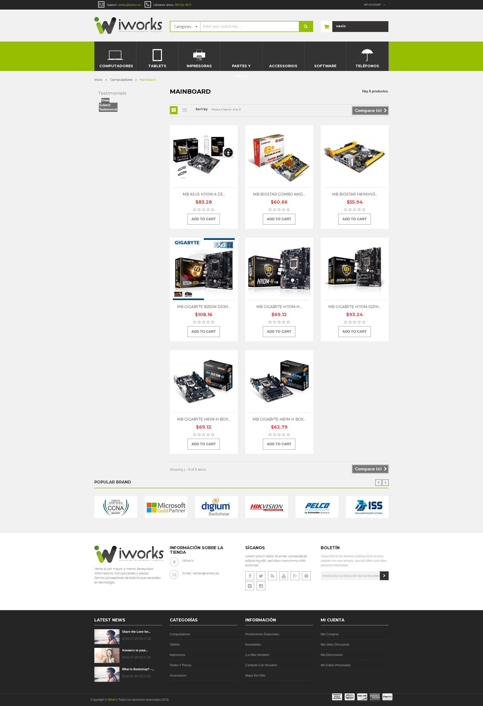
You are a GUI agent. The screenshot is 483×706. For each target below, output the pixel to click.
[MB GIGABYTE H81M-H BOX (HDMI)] (204, 382)
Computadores (180, 634)
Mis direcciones (332, 655)
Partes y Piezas (180, 665)
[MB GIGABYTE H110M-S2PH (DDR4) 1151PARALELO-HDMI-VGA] (355, 269)
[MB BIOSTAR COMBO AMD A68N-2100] (279, 157)
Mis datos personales (336, 665)
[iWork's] (128, 25)
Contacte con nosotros (261, 665)
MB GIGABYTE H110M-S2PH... (354, 307)
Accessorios (178, 675)
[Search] (306, 26)
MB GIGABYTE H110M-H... (279, 307)
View (105, 100)
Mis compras (330, 634)
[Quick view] (230, 141)
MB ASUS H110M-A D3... (204, 194)
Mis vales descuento (335, 644)
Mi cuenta (332, 620)
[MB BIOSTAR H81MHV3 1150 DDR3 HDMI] (355, 157)
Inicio (98, 80)
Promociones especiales (262, 634)
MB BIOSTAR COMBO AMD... (279, 194)
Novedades (253, 644)
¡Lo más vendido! (257, 655)
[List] (185, 110)
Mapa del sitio (255, 675)
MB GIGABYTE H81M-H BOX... (203, 419)
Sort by (201, 109)
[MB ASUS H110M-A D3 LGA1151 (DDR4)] (204, 157)
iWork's (112, 699)
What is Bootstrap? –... (138, 669)
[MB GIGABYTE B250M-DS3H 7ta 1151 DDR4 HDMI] (204, 269)
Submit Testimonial (108, 107)
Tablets (175, 644)
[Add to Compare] (230, 166)
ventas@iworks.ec (206, 573)
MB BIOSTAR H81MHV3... (354, 194)
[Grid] (174, 110)
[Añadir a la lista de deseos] (230, 153)
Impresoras (177, 655)
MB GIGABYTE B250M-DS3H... (203, 307)
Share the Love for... (136, 632)
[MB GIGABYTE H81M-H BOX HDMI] (279, 382)
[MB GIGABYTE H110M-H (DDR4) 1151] (279, 269)
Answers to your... (135, 650)
